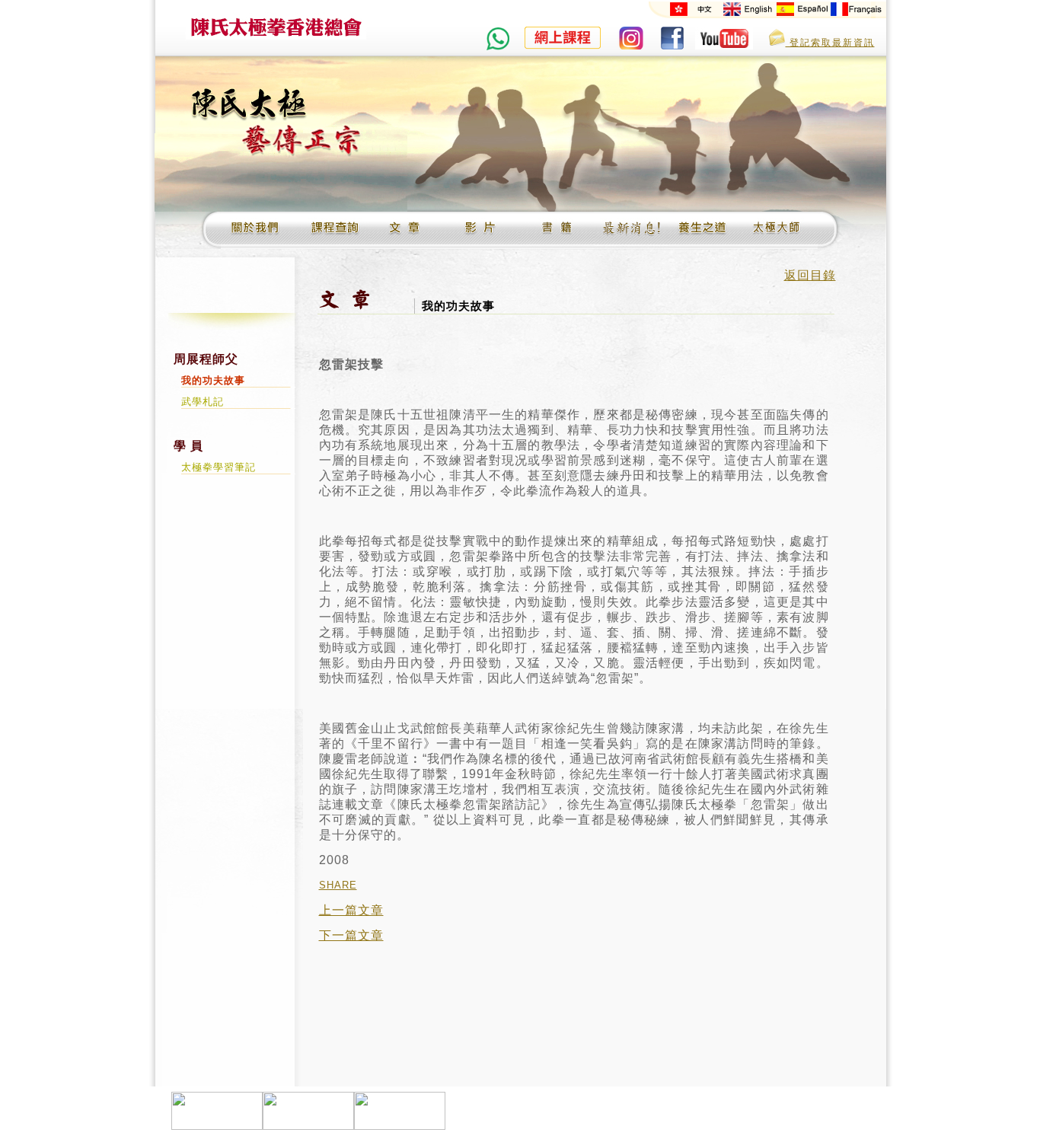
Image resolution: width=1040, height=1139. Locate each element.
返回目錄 (810, 275)
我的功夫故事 (213, 380)
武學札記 (202, 401)
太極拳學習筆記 (218, 467)
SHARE (338, 885)
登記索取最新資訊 (830, 42)
